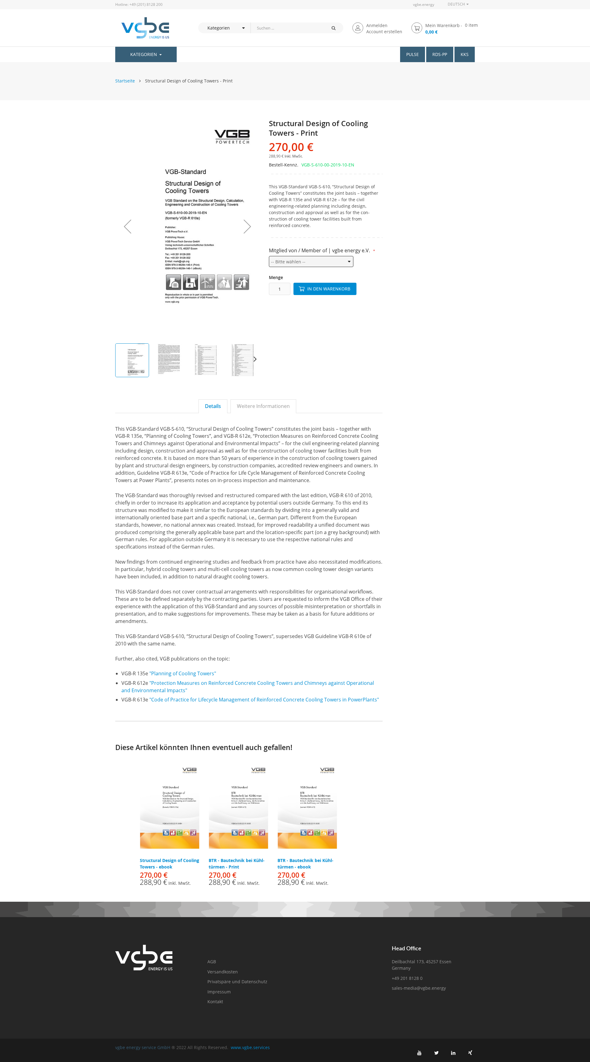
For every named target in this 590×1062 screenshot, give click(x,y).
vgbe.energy (423, 4)
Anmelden (376, 25)
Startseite (125, 81)
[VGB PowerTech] (142, 27)
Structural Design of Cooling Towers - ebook (169, 863)
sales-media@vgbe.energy (419, 988)
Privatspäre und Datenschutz (237, 981)
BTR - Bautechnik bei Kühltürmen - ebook (305, 863)
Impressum (219, 992)
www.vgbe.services (250, 1047)
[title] (419, 1052)
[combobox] (287, 27)
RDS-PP (439, 54)
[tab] (213, 406)
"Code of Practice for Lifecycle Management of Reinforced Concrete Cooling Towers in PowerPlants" (264, 699)
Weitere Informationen (263, 406)
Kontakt (215, 1001)
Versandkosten (222, 972)
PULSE (412, 54)
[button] (127, 226)
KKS (465, 54)
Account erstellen (384, 31)
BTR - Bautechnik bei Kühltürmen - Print (237, 863)
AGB (211, 961)
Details (213, 406)
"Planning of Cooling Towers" (182, 673)
